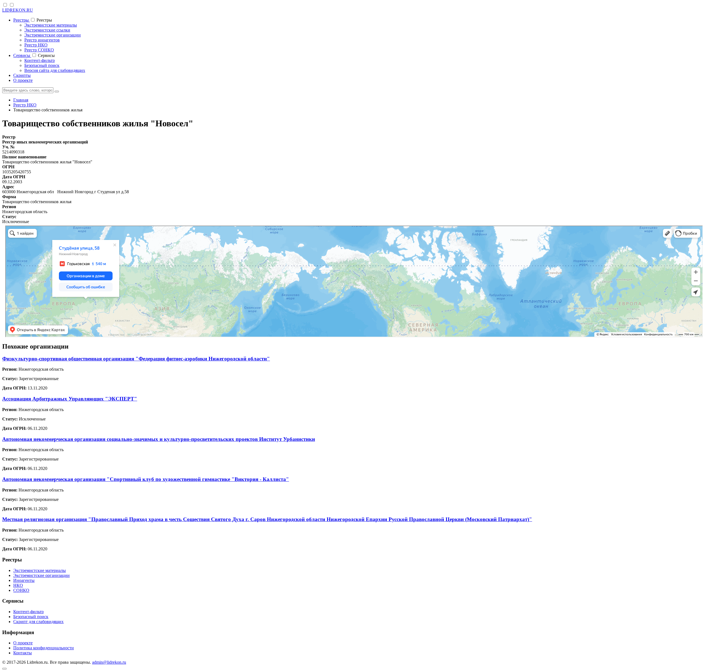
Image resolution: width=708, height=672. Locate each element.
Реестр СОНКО (39, 50)
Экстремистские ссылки (47, 30)
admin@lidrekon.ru (109, 662)
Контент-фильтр (39, 60)
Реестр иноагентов (42, 40)
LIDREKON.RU (17, 10)
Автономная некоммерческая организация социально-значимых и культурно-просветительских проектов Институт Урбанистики (158, 439)
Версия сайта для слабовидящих (54, 70)
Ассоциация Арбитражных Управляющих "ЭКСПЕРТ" (69, 399)
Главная (20, 100)
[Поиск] (56, 91)
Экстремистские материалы (50, 25)
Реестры (21, 20)
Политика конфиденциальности (43, 647)
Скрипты (22, 75)
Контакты (22, 652)
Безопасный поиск (41, 65)
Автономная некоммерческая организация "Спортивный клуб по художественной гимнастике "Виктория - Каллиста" (145, 479)
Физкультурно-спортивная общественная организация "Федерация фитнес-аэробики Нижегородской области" (136, 359)
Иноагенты (24, 580)
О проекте (23, 80)
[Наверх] (4, 669)
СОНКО (21, 590)
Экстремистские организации (52, 35)
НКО (18, 585)
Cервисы (22, 55)
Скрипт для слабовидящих (38, 621)
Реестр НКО (36, 45)
